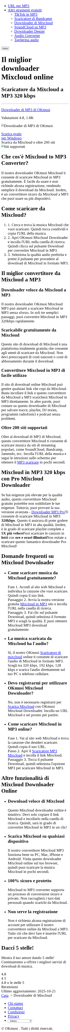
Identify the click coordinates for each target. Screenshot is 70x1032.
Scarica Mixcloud (21, 706)
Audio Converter (27, 36)
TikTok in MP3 (25, 14)
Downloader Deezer (29, 31)
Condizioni (16, 1012)
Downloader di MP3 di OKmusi (25, 110)
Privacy (13, 1016)
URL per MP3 (18, 6)
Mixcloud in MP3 (33, 604)
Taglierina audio (26, 40)
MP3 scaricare (28, 462)
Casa (4, 995)
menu (5, 48)
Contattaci (15, 1008)
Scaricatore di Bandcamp (33, 19)
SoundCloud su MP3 (30, 27)
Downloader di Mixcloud (33, 23)
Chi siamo (15, 1003)
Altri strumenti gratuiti (25, 10)
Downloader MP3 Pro (48, 512)
